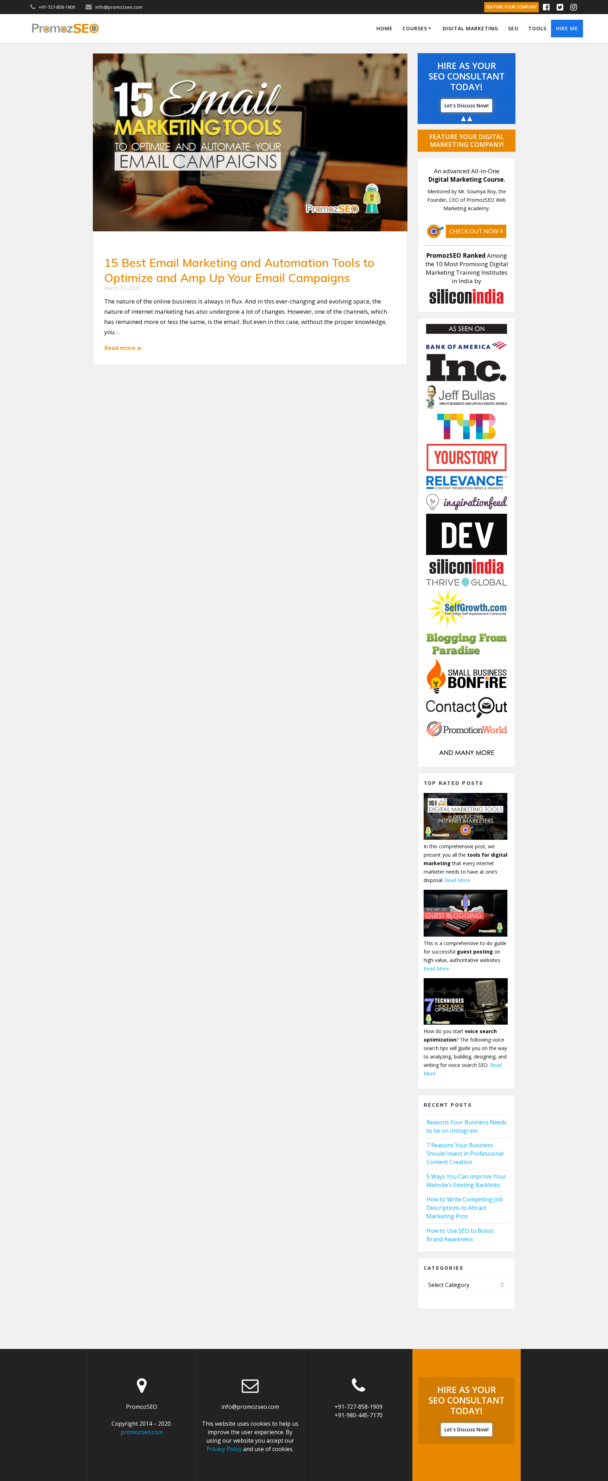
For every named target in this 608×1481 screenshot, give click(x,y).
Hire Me (567, 28)
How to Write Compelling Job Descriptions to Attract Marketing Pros (464, 1207)
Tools (537, 28)
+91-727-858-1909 (358, 1407)
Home (384, 28)
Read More (457, 880)
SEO (513, 28)
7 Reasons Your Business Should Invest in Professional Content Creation (465, 1153)
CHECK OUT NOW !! (476, 231)
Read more (119, 348)
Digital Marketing (470, 28)
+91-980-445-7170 (358, 1415)
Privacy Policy (224, 1449)
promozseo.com (142, 1432)
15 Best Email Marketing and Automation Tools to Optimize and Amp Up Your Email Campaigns (239, 270)
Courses (415, 28)
